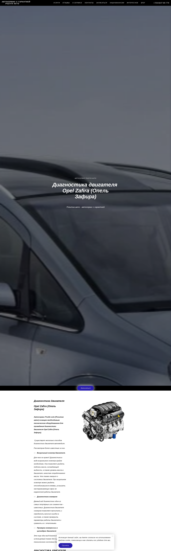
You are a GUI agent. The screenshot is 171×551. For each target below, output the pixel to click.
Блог (143, 3)
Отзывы (66, 3)
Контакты (89, 3)
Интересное (132, 3)
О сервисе (77, 3)
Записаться (101, 3)
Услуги (56, 3)
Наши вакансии (117, 3)
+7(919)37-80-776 (161, 3)
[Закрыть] (112, 536)
